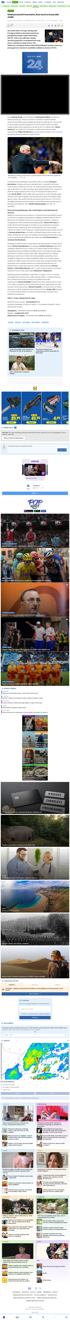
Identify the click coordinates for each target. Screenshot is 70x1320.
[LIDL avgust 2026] (35, 388)
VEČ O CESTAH (33, 994)
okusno (6, 1241)
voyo (39, 1241)
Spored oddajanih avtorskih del (47, 1298)
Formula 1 (22, 6)
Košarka (35, 6)
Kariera (39, 1292)
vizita (5, 1150)
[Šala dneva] (65, 1035)
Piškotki (55, 1292)
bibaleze (6, 1104)
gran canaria (36, 322)
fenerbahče (45, 322)
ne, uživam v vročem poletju (11, 1087)
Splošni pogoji (52, 1295)
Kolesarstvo (52, 6)
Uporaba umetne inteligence (35, 1300)
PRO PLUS (33, 1292)
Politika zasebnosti (40, 1295)
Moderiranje (47, 1292)
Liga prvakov (14, 6)
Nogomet (6, 6)
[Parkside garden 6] (51, 408)
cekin (40, 1150)
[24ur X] (40, 1288)
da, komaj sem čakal (9, 1084)
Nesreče (12, 985)
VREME (34, 493)
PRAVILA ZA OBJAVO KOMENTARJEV (13, 438)
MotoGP (29, 6)
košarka (10, 322)
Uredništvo (25, 1292)
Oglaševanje (16, 1292)
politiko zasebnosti (44, 1014)
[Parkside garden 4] (11, 408)
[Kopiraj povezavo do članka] (62, 25)
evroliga (17, 322)
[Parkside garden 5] (31, 408)
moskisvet (7, 1197)
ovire (58, 985)
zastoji (35, 985)
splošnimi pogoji (33, 1014)
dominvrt (41, 1197)
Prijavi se (60, 450)
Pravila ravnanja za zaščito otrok (24, 1298)
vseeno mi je (6, 1089)
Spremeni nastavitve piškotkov (23, 1295)
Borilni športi (44, 6)
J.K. (12, 25)
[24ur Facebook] (36, 1288)
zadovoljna (42, 1104)
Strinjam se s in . (35, 1014)
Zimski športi (62, 6)
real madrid (26, 322)
